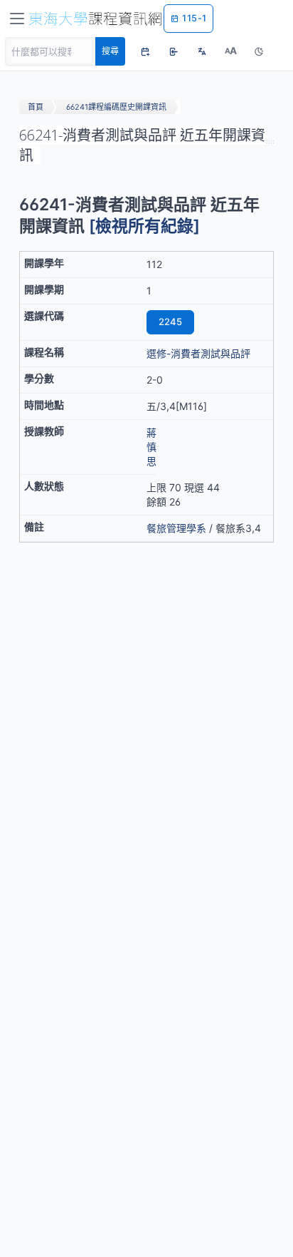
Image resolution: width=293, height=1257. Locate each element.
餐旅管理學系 (176, 528)
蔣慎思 (151, 446)
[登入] (173, 51)
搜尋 (110, 51)
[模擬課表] (145, 51)
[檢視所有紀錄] (144, 226)
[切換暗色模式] (259, 51)
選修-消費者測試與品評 (198, 353)
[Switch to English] (202, 51)
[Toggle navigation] (17, 18)
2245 (170, 321)
